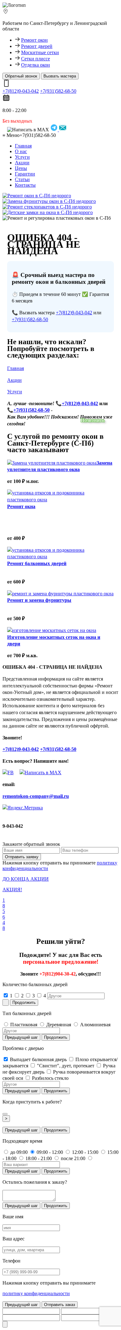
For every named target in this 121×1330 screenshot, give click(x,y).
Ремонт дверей (36, 46)
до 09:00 (18, 1152)
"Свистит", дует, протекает (65, 1065)
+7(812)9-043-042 (20, 91)
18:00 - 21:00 (38, 1158)
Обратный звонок (21, 76)
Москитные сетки (40, 52)
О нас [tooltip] (21, 151)
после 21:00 (72, 1158)
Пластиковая (23, 1024)
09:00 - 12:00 (49, 1152)
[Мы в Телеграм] (8, 772)
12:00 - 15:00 (84, 1152)
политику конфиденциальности (36, 1293)
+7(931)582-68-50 (58, 91)
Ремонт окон (34, 40)
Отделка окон (35, 65)
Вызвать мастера (59, 76)
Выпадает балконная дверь (38, 1059)
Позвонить (93, 420)
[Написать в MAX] (38, 772)
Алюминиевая (94, 1024)
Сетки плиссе (35, 58)
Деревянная (58, 1024)
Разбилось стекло (50, 1078)
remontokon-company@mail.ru (35, 796)
